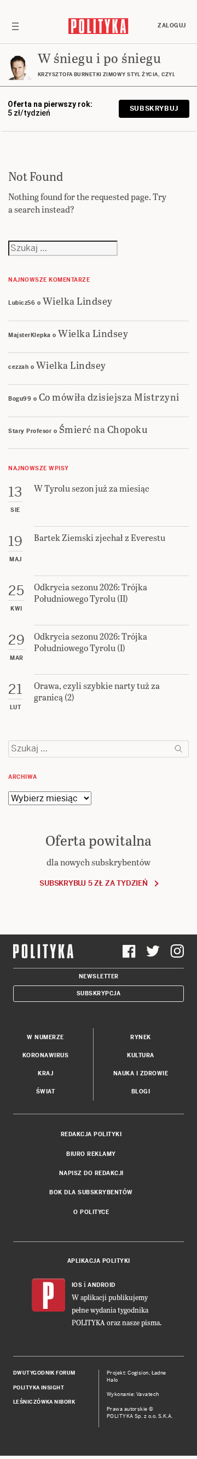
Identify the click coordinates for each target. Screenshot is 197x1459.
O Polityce (91, 1212)
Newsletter (99, 976)
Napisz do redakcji (91, 1173)
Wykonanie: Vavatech (133, 1394)
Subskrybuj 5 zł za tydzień (93, 883)
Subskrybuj (154, 108)
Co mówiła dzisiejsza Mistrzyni (109, 396)
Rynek (140, 1037)
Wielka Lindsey (78, 300)
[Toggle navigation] (15, 25)
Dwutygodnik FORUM (44, 1373)
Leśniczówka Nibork (44, 1402)
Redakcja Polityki (91, 1134)
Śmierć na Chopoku (103, 429)
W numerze (45, 1037)
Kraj (45, 1073)
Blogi (140, 1091)
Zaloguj (172, 25)
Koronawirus (45, 1055)
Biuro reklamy (91, 1154)
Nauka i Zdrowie (141, 1073)
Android (101, 1285)
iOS (77, 1285)
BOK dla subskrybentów (91, 1192)
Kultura (140, 1055)
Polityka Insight (38, 1387)
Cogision (138, 1373)
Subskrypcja (99, 993)
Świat (45, 1091)
